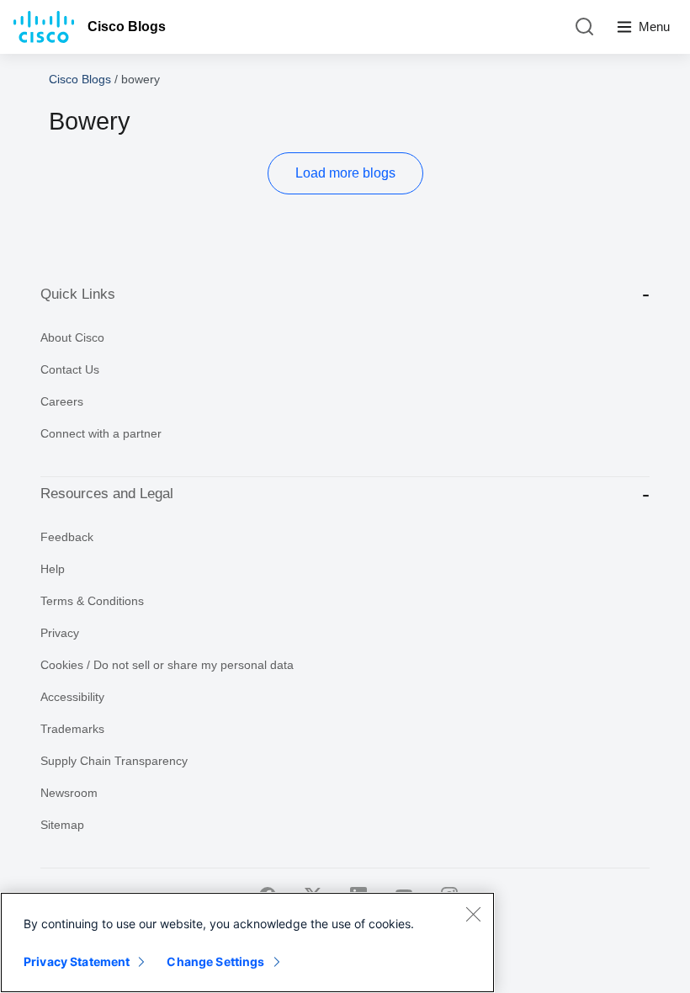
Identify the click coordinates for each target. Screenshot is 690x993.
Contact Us (69, 369)
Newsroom (69, 792)
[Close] (472, 913)
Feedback (66, 537)
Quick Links (77, 294)
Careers (61, 401)
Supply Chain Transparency (114, 760)
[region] (247, 942)
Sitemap (62, 824)
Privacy (59, 633)
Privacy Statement (77, 961)
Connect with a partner (101, 433)
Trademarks (72, 728)
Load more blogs (345, 173)
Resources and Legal (106, 494)
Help (52, 569)
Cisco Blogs (127, 26)
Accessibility (72, 697)
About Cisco (72, 337)
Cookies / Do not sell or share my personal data (167, 665)
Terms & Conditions (92, 601)
